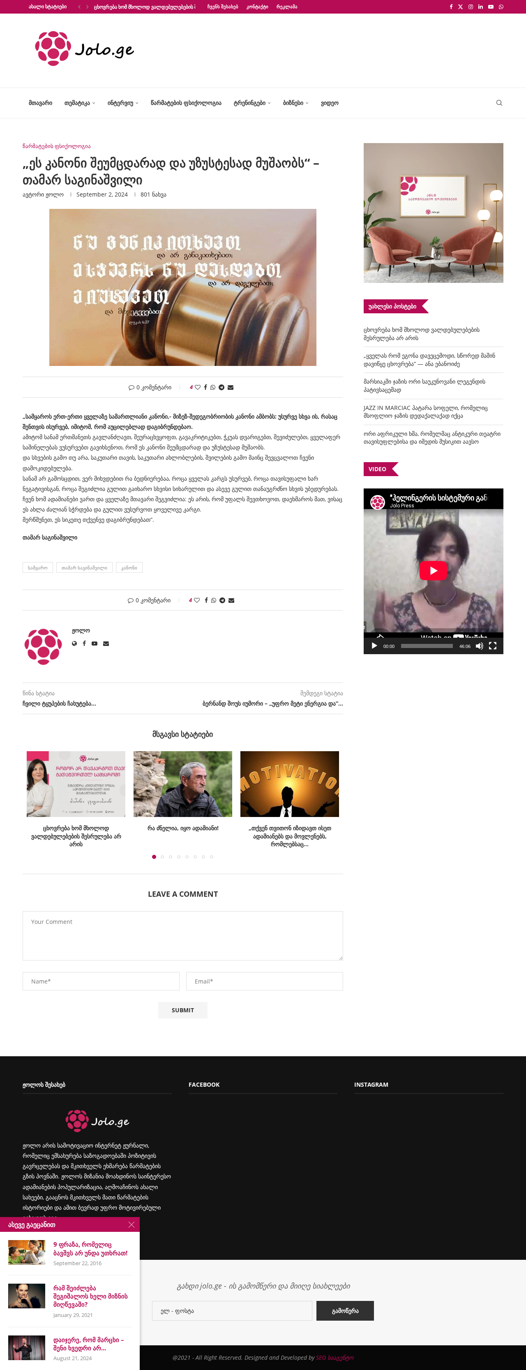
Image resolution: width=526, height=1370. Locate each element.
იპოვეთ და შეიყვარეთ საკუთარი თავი (290, 832)
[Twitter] (460, 6)
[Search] (499, 103)
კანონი (129, 568)
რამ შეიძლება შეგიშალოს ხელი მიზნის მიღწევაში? (90, 1296)
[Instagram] (470, 6)
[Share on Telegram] (221, 387)
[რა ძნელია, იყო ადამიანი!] (76, 784)
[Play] (374, 646)
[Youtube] (491, 6)
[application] (433, 571)
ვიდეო (330, 102)
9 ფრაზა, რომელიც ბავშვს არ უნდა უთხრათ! (90, 1248)
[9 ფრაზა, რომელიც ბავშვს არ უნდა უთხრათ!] (26, 1252)
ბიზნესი (293, 102)
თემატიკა (77, 102)
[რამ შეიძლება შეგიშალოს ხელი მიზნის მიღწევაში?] (26, 1296)
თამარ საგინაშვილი (84, 568)
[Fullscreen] (493, 646)
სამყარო (38, 568)
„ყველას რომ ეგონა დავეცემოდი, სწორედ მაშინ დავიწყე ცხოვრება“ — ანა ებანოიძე (429, 360)
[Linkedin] (480, 6)
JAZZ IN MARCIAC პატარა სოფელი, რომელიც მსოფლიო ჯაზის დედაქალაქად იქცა (426, 412)
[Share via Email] (230, 387)
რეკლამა (287, 6)
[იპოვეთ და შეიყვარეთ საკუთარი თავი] (289, 784)
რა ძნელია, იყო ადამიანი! (76, 828)
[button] (79, 6)
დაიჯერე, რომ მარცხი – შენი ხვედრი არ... (88, 1343)
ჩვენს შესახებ (223, 6)
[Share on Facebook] (205, 387)
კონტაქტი (257, 6)
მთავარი (40, 102)
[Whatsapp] (501, 6)
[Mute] (479, 646)
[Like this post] (198, 387)
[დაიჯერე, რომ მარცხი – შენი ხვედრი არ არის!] (26, 1347)
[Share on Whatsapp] (212, 387)
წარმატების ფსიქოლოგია (186, 102)
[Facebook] (451, 6)
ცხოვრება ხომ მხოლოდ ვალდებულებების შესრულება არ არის (168, 6)
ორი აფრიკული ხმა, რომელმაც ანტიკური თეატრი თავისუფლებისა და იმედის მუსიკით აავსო (432, 438)
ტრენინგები (249, 102)
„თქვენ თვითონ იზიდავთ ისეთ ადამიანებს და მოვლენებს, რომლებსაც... (183, 836)
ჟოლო (55, 194)
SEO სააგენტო (334, 1357)
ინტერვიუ (120, 102)
